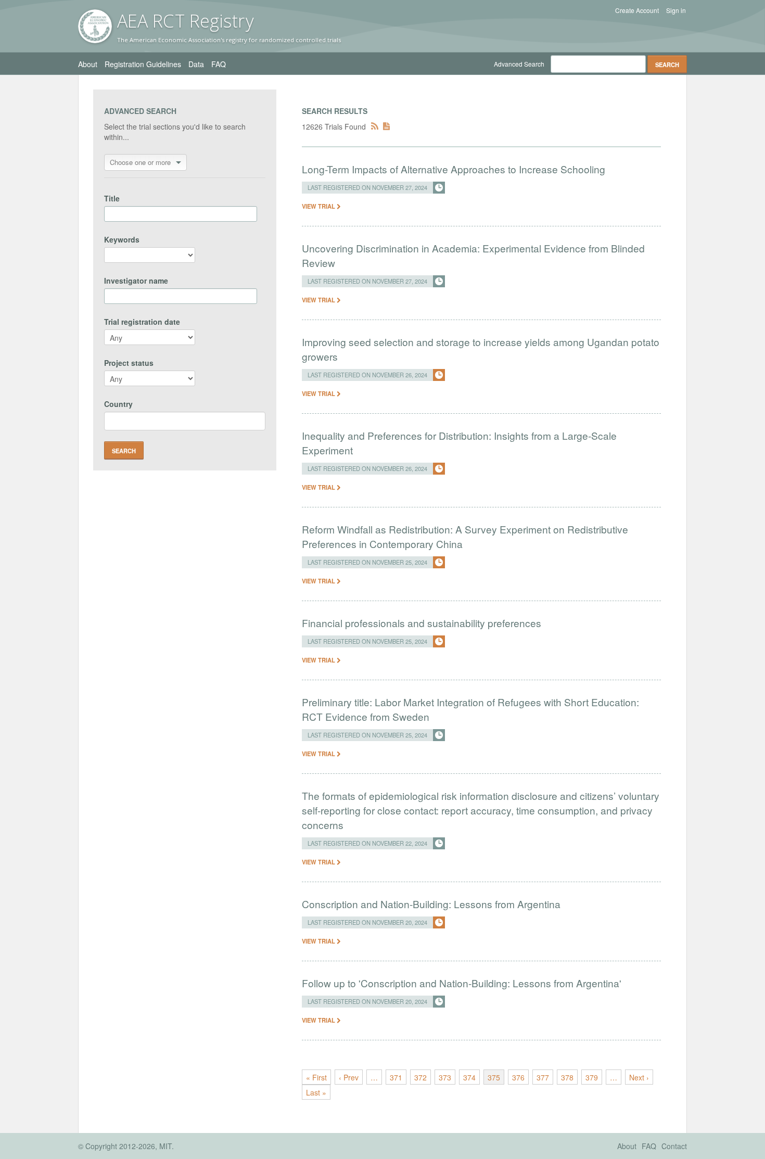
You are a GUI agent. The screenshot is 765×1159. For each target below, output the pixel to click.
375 (494, 1077)
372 (420, 1077)
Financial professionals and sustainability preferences (421, 623)
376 (518, 1077)
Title (112, 198)
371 (396, 1077)
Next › (639, 1077)
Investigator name (136, 280)
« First (316, 1077)
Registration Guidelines (143, 64)
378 (567, 1077)
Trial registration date (142, 321)
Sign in (676, 10)
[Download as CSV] (386, 126)
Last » (316, 1092)
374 (469, 1077)
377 (543, 1077)
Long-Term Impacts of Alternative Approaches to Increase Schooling (453, 169)
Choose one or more (140, 162)
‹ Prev (349, 1077)
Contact (674, 1146)
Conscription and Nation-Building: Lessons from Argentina (431, 904)
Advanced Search (519, 63)
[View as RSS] (374, 126)
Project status (129, 363)
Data (196, 64)
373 (445, 1077)
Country (118, 404)
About (87, 64)
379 (591, 1077)
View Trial (319, 206)
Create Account (637, 10)
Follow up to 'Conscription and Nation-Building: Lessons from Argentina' (461, 983)
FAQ (218, 64)
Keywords (121, 239)
